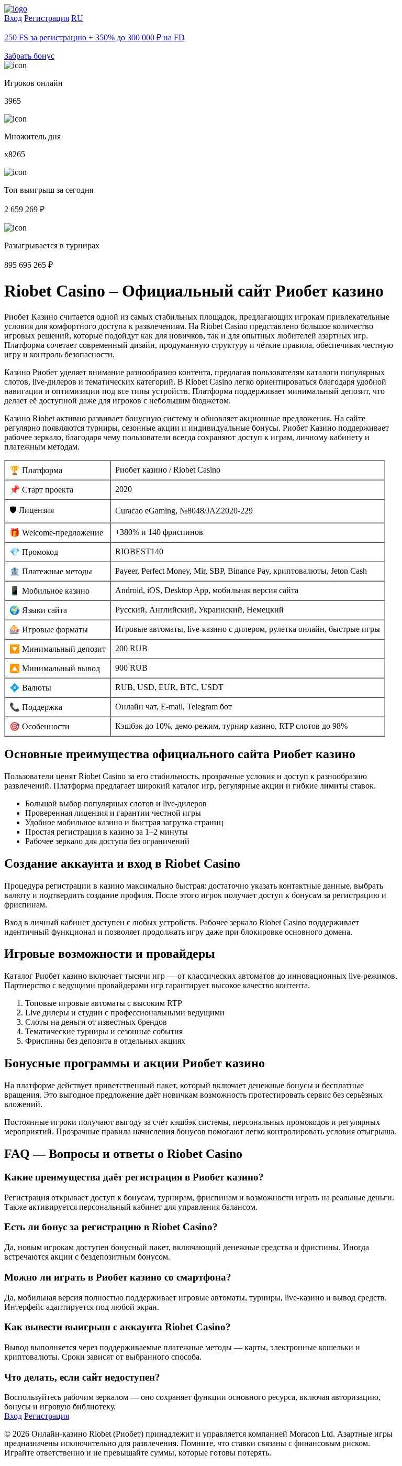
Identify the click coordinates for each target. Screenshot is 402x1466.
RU (77, 18)
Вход (13, 18)
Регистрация (46, 18)
